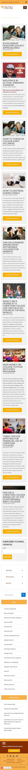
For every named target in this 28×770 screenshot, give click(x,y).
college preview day (10, 666)
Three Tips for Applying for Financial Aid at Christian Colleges (13, 441)
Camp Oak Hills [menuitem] (21, 761)
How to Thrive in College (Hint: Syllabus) (13, 141)
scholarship (8, 644)
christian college (10, 608)
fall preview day (9, 675)
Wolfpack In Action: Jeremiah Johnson (13, 82)
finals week (8, 680)
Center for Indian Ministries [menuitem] (14, 762)
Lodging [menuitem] (19, 759)
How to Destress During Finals (13, 191)
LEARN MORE (14, 750)
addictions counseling (11, 662)
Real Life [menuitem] (8, 583)
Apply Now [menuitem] (4, 2)
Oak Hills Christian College (12, 657)
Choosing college (9, 649)
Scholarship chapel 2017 (11, 708)
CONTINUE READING (12, 54)
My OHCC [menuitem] (16, 2)
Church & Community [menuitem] (8, 761)
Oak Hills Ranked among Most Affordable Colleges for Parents (13, 247)
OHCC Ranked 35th (9, 704)
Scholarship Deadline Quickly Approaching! (13, 45)
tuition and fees (9, 689)
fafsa (6, 671)
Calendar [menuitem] (10, 2)
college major (8, 640)
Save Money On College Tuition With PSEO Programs (12, 368)
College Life (8, 653)
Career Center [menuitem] (10, 759)
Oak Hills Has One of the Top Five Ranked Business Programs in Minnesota (13, 721)
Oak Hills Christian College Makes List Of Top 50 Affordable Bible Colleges (14, 497)
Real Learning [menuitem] (10, 577)
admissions (8, 631)
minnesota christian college (12, 617)
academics (8, 626)
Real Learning (8, 613)
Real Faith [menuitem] (9, 570)
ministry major (9, 684)
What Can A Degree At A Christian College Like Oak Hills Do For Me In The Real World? (14, 307)
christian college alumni (11, 635)
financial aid (8, 622)
